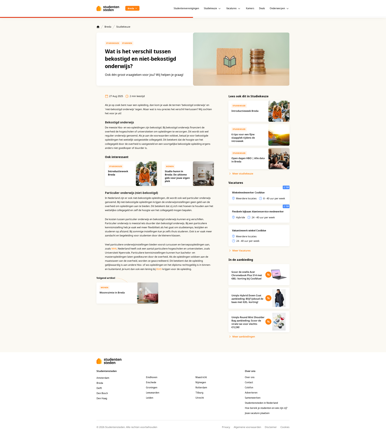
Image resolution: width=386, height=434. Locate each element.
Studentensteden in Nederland (261, 402)
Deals (262, 8)
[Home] (98, 27)
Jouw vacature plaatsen (257, 413)
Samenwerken (252, 397)
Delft (99, 388)
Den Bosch (102, 393)
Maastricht (201, 377)
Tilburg (199, 392)
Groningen (151, 387)
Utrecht (199, 397)
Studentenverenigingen (186, 8)
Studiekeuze (210, 8)
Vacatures (231, 8)
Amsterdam (102, 377)
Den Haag (101, 398)
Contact (249, 382)
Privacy (226, 427)
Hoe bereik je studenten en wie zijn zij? (266, 408)
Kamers (250, 8)
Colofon (249, 387)
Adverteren (251, 392)
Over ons (250, 377)
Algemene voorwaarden (247, 427)
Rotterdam (201, 387)
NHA (114, 248)
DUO (159, 269)
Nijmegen (200, 382)
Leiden (149, 397)
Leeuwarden (152, 392)
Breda (107, 26)
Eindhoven (151, 377)
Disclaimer (271, 427)
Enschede (151, 382)
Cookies (285, 427)
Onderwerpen (277, 8)
